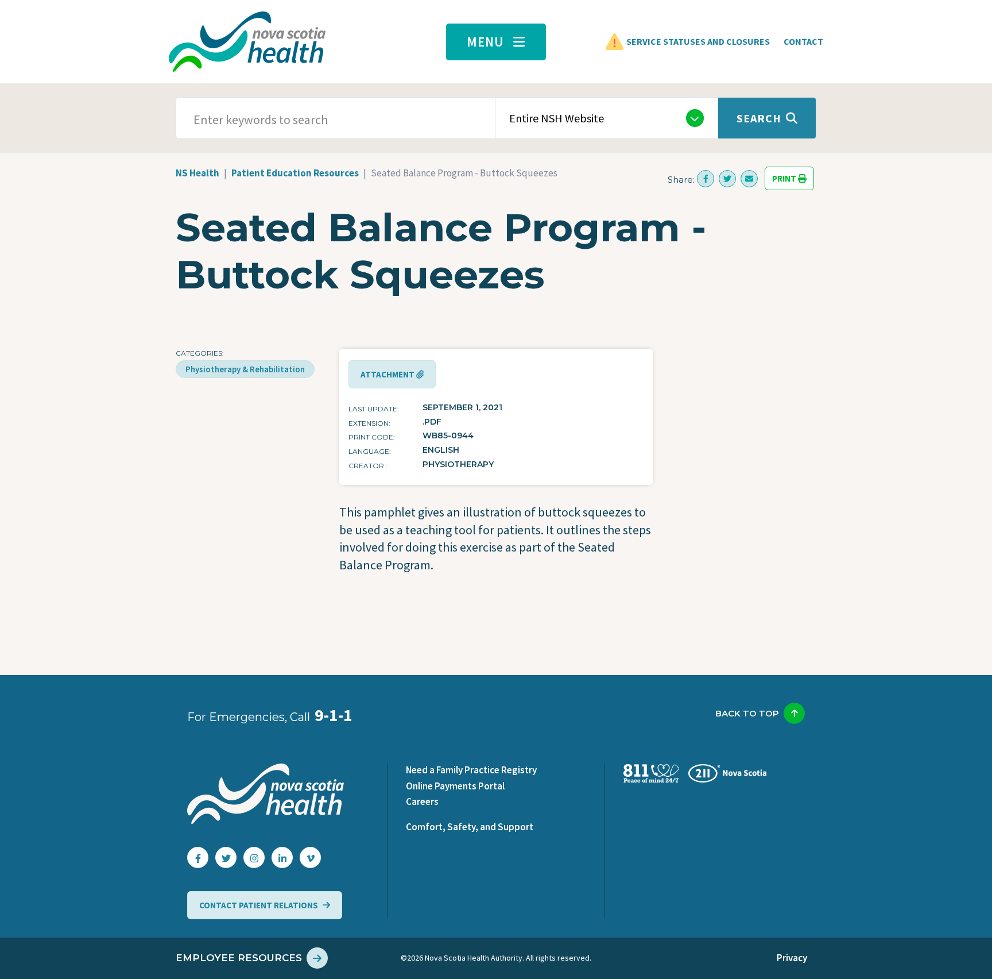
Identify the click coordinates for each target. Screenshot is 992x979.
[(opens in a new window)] (705, 178)
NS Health (197, 173)
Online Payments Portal (455, 786)
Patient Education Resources (295, 173)
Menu (485, 41)
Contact (803, 41)
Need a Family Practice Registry (471, 770)
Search (759, 118)
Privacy (792, 957)
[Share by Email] (749, 178)
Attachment (388, 374)
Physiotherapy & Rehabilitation (245, 369)
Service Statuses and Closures (698, 41)
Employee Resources (239, 957)
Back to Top (747, 713)
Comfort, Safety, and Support (469, 826)
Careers (422, 801)
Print (785, 178)
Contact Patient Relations (258, 905)
